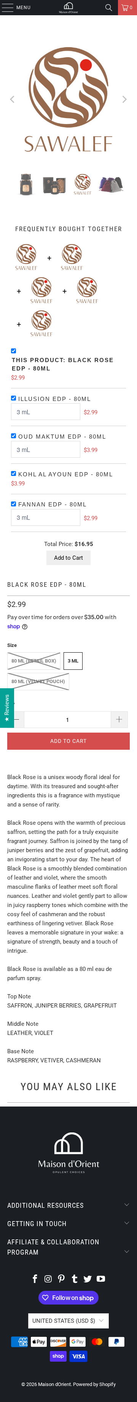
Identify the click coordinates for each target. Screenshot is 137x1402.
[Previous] (13, 99)
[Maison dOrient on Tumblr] (75, 1280)
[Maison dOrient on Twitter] (88, 1280)
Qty (11, 704)
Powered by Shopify (94, 1384)
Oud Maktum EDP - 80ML (62, 436)
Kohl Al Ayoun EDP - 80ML (65, 474)
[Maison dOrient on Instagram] (48, 1280)
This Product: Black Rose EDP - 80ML (63, 364)
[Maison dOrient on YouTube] (101, 1280)
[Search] (109, 7)
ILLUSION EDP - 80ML (54, 399)
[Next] (124, 99)
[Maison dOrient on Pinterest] (61, 1280)
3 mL (73, 661)
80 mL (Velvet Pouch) (38, 681)
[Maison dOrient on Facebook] (35, 1280)
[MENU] (4, 7)
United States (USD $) (63, 1320)
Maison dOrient (54, 1384)
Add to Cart (68, 557)
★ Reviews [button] (6, 708)
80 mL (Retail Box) (33, 661)
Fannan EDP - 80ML (52, 504)
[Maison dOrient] (68, 7)
